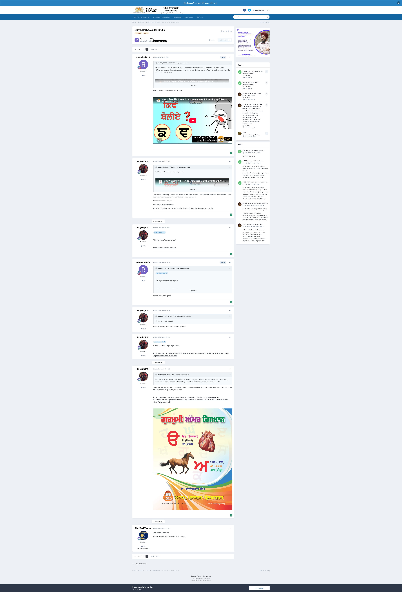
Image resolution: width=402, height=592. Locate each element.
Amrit (244, 133)
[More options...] (230, 57)
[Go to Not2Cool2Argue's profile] (143, 535)
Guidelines (177, 17)
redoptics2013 (147, 39)
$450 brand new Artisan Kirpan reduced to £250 (253, 151)
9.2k (144, 179)
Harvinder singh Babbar (252, 135)
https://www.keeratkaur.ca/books (164, 248)
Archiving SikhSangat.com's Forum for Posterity (255, 203)
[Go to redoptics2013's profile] (137, 40)
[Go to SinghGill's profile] (240, 94)
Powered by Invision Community (201, 580)
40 (144, 75)
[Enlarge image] (192, 459)
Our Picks (200, 17)
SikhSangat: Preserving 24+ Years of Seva (199, 3)
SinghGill (247, 97)
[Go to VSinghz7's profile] (240, 72)
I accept (260, 588)
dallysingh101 (180, 63)
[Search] (267, 17)
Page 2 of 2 (155, 49)
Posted (161, 57)
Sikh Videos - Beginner (141, 17)
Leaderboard (189, 17)
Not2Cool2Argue (143, 528)
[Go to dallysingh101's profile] (143, 168)
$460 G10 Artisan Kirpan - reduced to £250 (255, 182)
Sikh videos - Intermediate (161, 17)
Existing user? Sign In (261, 10)
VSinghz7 (248, 75)
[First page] (135, 49)
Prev (139, 49)
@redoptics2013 (159, 232)
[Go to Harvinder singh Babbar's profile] (240, 133)
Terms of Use (136, 589)
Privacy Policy (196, 576)
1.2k (144, 546)
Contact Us (207, 576)
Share (212, 40)
